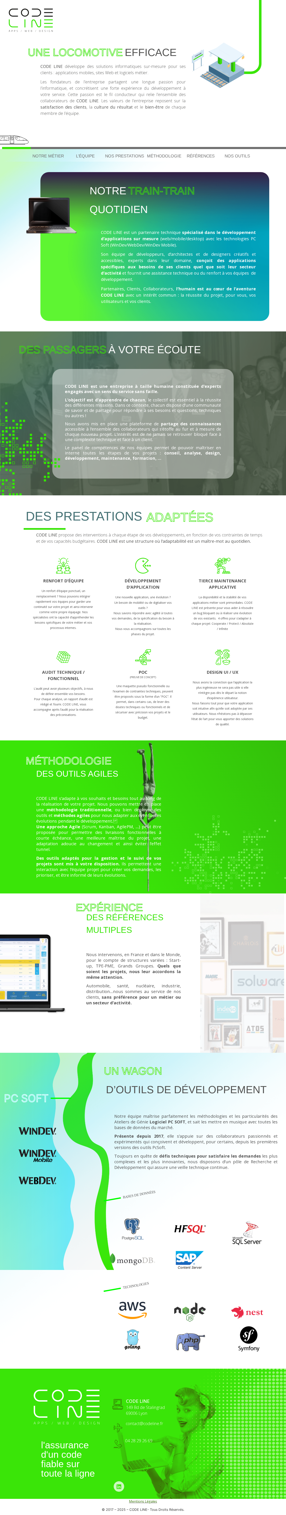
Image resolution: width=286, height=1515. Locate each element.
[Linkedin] (119, 1486)
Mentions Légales (143, 1501)
